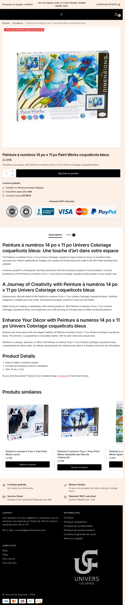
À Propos (69, 517)
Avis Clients (8, 558)
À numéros (17, 23)
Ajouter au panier (68, 173)
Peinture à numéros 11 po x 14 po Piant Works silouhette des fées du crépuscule (78, 454)
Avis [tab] (70, 234)
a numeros (62, 375)
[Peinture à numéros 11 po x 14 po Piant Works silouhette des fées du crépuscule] (79, 422)
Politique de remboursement (79, 530)
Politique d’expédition (75, 522)
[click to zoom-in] (62, 87)
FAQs (5, 554)
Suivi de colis (9, 563)
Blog (4, 550)
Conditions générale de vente (80, 534)
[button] (12, 171)
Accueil (5, 23)
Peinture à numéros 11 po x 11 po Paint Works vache (26, 453)
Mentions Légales (73, 538)
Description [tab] (55, 234)
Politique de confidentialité (78, 526)
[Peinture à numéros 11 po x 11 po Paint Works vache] (27, 422)
